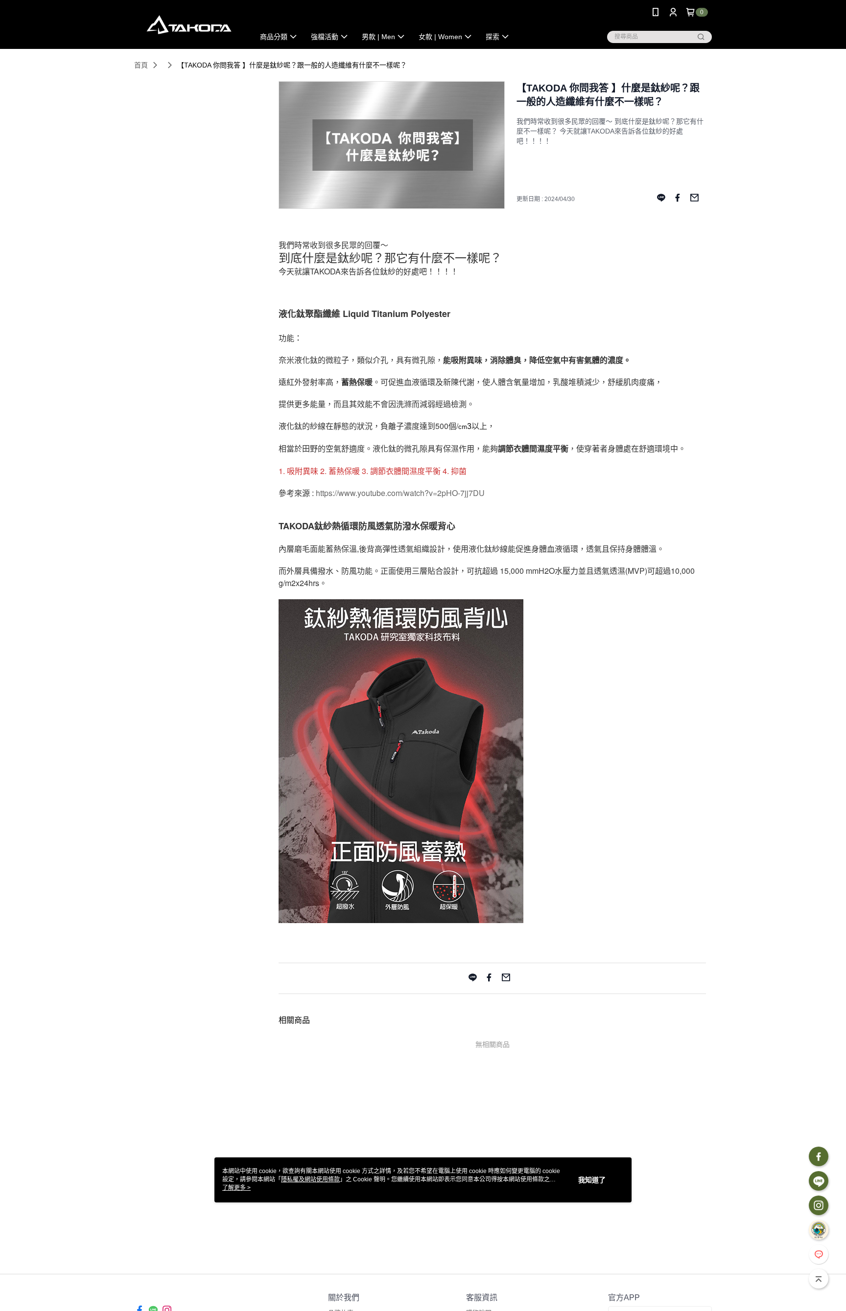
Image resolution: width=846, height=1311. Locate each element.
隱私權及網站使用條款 (310, 1179)
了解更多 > (236, 1187)
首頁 (141, 65)
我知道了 (592, 1180)
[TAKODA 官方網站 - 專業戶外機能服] (188, 26)
